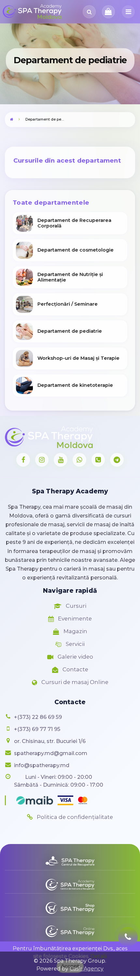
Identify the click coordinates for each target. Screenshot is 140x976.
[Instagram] (42, 460)
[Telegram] (117, 460)
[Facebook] (23, 460)
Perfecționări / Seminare (67, 304)
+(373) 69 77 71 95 (37, 729)
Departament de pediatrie (69, 331)
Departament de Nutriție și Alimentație (70, 277)
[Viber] (98, 460)
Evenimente (74, 618)
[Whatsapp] (79, 460)
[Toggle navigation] (128, 11)
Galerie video (74, 656)
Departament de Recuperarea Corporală (74, 223)
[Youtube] (60, 460)
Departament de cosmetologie (75, 250)
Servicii (74, 644)
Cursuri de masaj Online (74, 682)
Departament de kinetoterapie (75, 385)
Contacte (74, 669)
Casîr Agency (87, 969)
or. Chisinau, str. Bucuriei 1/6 (50, 741)
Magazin (74, 631)
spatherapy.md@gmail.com (50, 753)
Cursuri (75, 606)
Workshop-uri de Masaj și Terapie (78, 358)
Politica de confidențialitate (74, 817)
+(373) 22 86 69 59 (38, 717)
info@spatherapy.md (41, 765)
